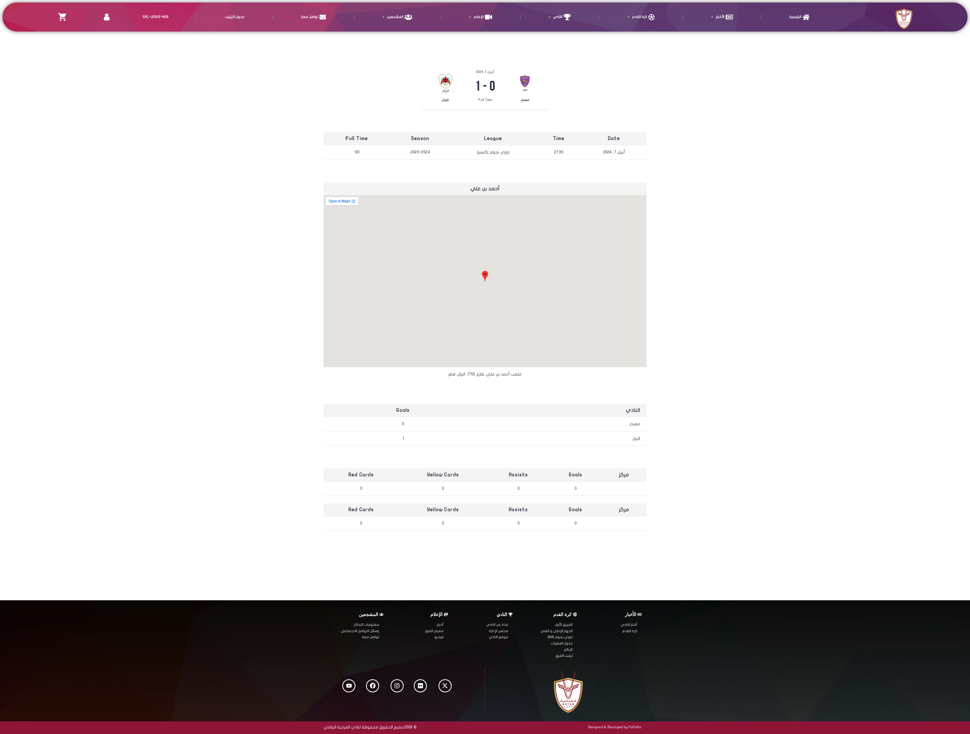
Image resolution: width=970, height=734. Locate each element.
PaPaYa (634, 727)
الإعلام (479, 17)
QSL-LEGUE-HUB (155, 17)
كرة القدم (639, 17)
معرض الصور (434, 631)
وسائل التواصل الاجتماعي (360, 631)
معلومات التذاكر (366, 625)
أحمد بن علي (485, 188)
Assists (518, 474)
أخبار (440, 625)
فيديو (439, 637)
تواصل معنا (309, 17)
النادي (557, 17)
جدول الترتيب (235, 17)
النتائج (568, 649)
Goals (575, 474)
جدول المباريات (562, 643)
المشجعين (395, 17)
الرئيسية (795, 17)
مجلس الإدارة (498, 631)
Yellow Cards (443, 474)
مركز (624, 474)
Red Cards (361, 474)
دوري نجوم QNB (560, 637)
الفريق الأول (564, 625)
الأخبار (720, 17)
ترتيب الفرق (564, 656)
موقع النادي (498, 637)
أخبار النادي (629, 625)
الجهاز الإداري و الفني (556, 631)
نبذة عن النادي (497, 625)
